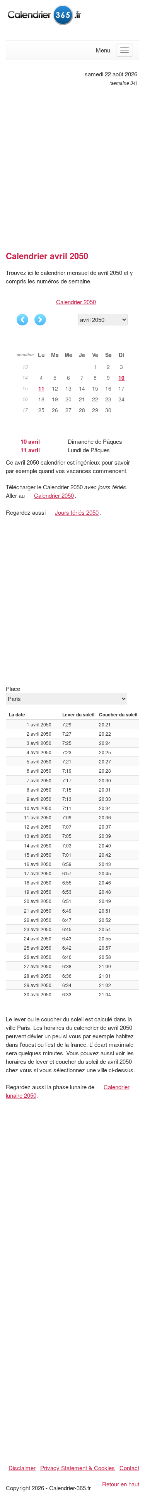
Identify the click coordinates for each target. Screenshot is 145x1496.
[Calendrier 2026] (44, 14)
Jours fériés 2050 (77, 512)
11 (41, 388)
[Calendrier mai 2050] (40, 319)
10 (121, 377)
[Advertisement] (72, 165)
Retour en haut (120, 1484)
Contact (129, 1468)
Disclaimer (22, 1468)
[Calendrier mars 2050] (22, 319)
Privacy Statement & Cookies (77, 1468)
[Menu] (124, 50)
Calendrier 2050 (76, 302)
